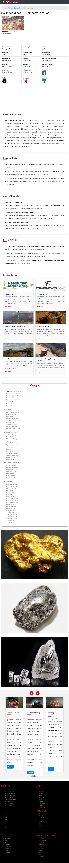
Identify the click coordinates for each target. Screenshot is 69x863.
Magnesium (42, 812)
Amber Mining (10, 447)
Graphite (41, 832)
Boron (40, 828)
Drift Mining (10, 473)
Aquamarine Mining (12, 455)
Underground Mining (12, 467)
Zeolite (6, 859)
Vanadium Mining (11, 518)
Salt (6, 849)
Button (10, 781)
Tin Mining (9, 522)
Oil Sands (7, 847)
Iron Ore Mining (11, 492)
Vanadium (7, 836)
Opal (40, 855)
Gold (40, 803)
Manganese (42, 816)
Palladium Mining (11, 508)
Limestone (42, 836)
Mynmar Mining (11, 422)
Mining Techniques (12, 404)
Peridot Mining (11, 459)
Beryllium (41, 799)
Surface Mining (11, 465)
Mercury (41, 814)
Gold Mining (10, 490)
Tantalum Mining (11, 514)
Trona (6, 851)
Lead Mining (10, 494)
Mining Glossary (11, 406)
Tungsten (7, 834)
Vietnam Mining (11, 424)
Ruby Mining (10, 449)
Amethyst (41, 847)
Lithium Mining (11, 496)
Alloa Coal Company (11, 359)
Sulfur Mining (10, 476)
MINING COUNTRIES (8, 409)
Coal (40, 830)
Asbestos (41, 824)
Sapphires (41, 861)
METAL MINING (7, 481)
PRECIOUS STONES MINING (10, 432)
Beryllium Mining (11, 486)
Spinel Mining (10, 457)
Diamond (41, 851)
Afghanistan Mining (12, 418)
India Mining (10, 416)
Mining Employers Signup (12, 814)
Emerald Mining (11, 451)
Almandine (42, 822)
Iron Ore (41, 805)
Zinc (6, 838)
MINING (5, 389)
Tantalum (7, 832)
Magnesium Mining (12, 498)
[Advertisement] (34, 98)
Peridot (41, 857)
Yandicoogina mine (43, 326)
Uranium (7, 853)
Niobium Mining (11, 506)
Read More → (8, 306)
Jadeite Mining (11, 435)
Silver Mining (10, 512)
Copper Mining (11, 488)
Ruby (40, 859)
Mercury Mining (11, 500)
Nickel (6, 822)
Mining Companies (15, 8)
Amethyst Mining (11, 453)
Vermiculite (8, 855)
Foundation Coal (42, 294)
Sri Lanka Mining (11, 420)
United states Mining (12, 412)
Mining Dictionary (12, 394)
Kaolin (41, 834)
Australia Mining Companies (15, 402)
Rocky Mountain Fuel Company (15, 326)
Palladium (7, 826)
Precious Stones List (12, 400)
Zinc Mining (10, 520)
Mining (5, 8)
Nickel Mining (10, 504)
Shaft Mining (10, 469)
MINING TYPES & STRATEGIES (11, 463)
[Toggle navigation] (61, 2)
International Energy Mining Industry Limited (48, 359)
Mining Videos (10, 398)
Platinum (7, 828)
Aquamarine (42, 849)
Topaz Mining (10, 445)
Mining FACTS (10, 478)
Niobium (7, 824)
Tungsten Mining (11, 516)
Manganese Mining (12, 502)
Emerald (41, 853)
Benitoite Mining (11, 437)
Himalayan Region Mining (14, 428)
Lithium (41, 810)
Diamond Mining (11, 439)
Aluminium (42, 797)
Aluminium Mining (12, 484)
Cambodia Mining (12, 426)
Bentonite (41, 826)
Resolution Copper (11, 294)
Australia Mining (11, 414)
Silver (6, 830)
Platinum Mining (11, 510)
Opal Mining (10, 441)
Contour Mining (11, 471)
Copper (41, 801)
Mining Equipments (12, 396)
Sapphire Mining (11, 443)
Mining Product (9, 812)
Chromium (7, 861)
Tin (5, 840)
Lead (40, 807)
